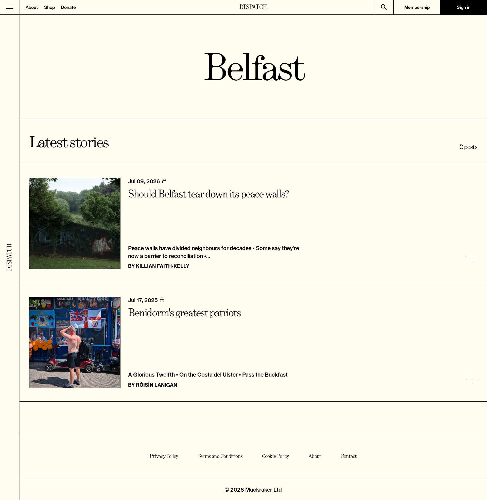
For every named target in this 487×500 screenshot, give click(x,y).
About (32, 7)
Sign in (464, 7)
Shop (49, 7)
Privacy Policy (164, 456)
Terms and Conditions (220, 456)
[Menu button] (10, 7)
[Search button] (384, 7)
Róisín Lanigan (156, 385)
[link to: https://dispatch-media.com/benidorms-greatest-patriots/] (471, 379)
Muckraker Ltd (263, 489)
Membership (417, 7)
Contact (349, 456)
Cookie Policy (275, 456)
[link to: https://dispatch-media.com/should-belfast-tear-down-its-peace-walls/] (471, 256)
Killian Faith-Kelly (162, 266)
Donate (68, 7)
